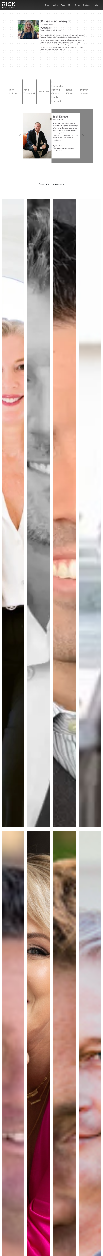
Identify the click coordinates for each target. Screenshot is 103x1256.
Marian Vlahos (84, 91)
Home (47, 5)
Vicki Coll (43, 91)
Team (63, 5)
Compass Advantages (82, 5)
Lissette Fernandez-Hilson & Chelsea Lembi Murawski (57, 92)
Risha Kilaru (69, 91)
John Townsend (29, 91)
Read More (57, 140)
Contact (96, 5)
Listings (55, 5)
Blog (69, 5)
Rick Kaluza (13, 91)
